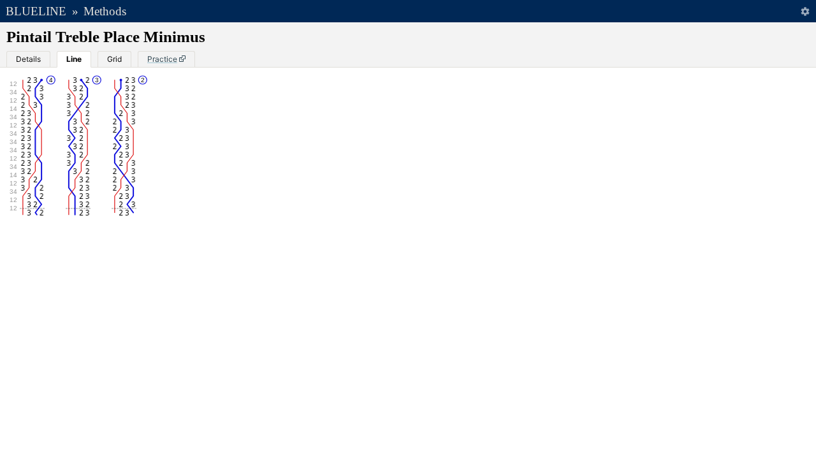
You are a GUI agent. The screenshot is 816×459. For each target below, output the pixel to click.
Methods (105, 11)
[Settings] (805, 11)
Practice (162, 59)
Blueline (36, 11)
